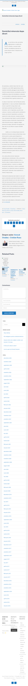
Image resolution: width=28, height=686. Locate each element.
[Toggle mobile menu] (25, 11)
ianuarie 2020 (7, 491)
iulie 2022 (6, 386)
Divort (23, 208)
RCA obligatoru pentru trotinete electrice (13, 336)
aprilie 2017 (6, 566)
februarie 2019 (7, 509)
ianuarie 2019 (7, 512)
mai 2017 (6, 562)
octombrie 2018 (7, 516)
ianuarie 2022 (7, 408)
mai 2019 (6, 501)
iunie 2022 (6, 390)
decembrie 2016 (7, 580)
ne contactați (7, 202)
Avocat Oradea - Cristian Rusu (9, 208)
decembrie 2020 (7, 451)
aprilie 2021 (6, 437)
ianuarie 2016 (7, 605)
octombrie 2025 (7, 361)
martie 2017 (6, 570)
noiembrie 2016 (7, 584)
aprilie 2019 (6, 505)
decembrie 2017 (7, 544)
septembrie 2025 (8, 365)
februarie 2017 (7, 573)
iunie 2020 (6, 473)
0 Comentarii (7, 212)
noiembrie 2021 (7, 415)
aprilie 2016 (6, 598)
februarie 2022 (7, 404)
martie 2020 (6, 483)
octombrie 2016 (7, 588)
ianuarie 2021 (7, 448)
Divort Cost (4, 210)
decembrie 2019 (7, 494)
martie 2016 (6, 602)
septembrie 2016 (8, 591)
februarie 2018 (7, 537)
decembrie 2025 (7, 358)
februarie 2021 (7, 444)
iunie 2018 (6, 523)
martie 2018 (6, 534)
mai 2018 (6, 527)
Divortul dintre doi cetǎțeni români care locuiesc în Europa (5, 270)
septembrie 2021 (8, 422)
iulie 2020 (6, 469)
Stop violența (7, 333)
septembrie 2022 (8, 379)
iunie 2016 (6, 595)
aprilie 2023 (6, 369)
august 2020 (7, 465)
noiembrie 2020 (7, 455)
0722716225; (5, 621)
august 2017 (7, 559)
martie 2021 (6, 440)
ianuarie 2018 (7, 541)
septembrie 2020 (8, 462)
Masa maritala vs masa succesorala (22, 271)
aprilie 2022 (6, 397)
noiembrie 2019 (7, 498)
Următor (23, 24)
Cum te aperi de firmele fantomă (11, 349)
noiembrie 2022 (7, 372)
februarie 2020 (7, 487)
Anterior (17, 24)
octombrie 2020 (7, 458)
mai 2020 (6, 476)
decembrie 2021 (7, 412)
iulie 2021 (6, 426)
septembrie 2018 (8, 519)
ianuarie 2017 (7, 577)
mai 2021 (6, 433)
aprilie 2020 (6, 480)
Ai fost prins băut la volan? (10, 345)
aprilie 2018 (6, 530)
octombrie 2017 (7, 552)
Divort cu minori (10, 210)
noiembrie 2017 (7, 548)
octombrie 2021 (7, 419)
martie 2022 (6, 401)
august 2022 (7, 383)
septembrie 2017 (8, 555)
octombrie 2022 (7, 376)
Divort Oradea (17, 210)
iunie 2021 (6, 430)
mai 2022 (6, 394)
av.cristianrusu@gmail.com (8, 625)
